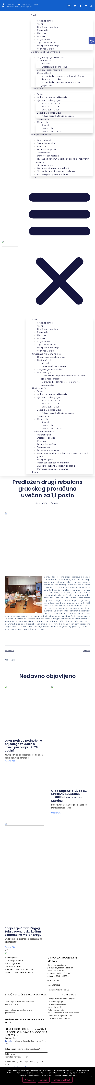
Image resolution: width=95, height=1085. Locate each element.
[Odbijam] (91, 1076)
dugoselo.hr (9, 1041)
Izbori (33, 177)
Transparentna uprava (42, 134)
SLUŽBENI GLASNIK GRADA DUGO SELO (24, 1021)
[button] (69, 6)
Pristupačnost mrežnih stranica (59, 1018)
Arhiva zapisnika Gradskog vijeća (58, 116)
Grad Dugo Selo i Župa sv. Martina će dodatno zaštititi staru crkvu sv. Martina (69, 796)
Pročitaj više (10, 761)
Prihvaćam (29, 1080)
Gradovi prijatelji (45, 21)
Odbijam (44, 1080)
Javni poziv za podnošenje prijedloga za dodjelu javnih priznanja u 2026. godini (23, 745)
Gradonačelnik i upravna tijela (45, 52)
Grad (33, 15)
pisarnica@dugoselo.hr (18, 1067)
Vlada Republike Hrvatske (57, 1004)
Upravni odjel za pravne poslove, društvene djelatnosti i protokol (63, 77)
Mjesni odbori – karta (52, 131)
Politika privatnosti (62, 1080)
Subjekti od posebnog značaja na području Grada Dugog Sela (26, 1030)
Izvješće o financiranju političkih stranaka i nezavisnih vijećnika (62, 160)
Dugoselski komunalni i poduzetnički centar (63, 1013)
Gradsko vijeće (38, 88)
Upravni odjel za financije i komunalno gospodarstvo (60, 84)
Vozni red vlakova (45, 49)
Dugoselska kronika (55, 1007)
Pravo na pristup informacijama (52, 174)
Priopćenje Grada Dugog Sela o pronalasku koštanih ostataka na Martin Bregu (24, 931)
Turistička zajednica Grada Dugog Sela (61, 999)
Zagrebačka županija (55, 1002)
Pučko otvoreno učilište (56, 1010)
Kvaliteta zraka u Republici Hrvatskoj (60, 1016)
